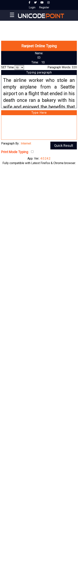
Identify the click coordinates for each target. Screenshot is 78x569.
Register (44, 7)
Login (32, 7)
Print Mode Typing (14, 152)
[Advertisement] (39, 26)
